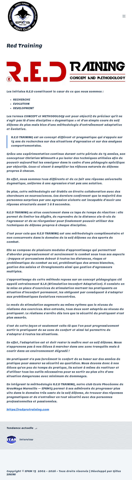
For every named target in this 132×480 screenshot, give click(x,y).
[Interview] (11, 440)
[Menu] (124, 16)
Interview (26, 439)
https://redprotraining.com (28, 409)
